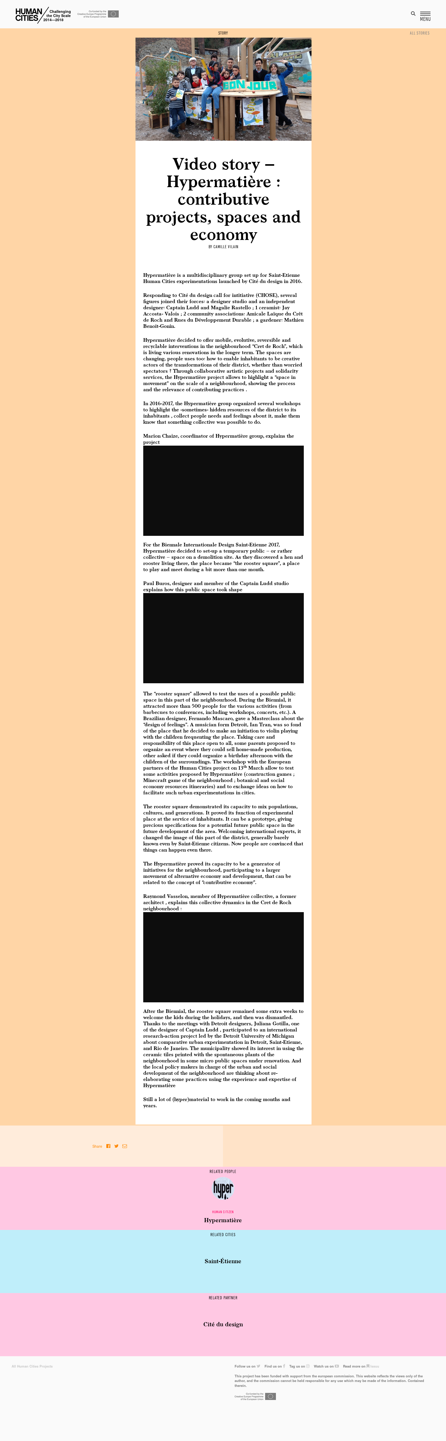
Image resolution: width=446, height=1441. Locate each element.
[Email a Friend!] (124, 1146)
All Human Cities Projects (32, 1366)
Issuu (374, 1366)
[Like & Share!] (108, 1146)
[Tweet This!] (116, 1146)
